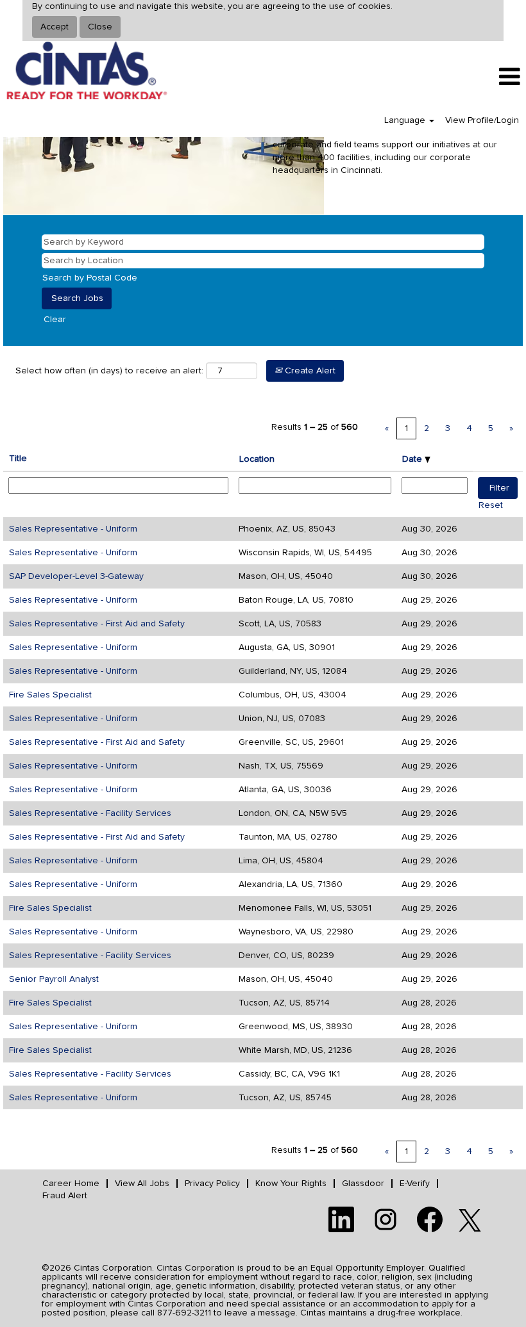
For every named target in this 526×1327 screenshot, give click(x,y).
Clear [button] (55, 319)
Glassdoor (363, 1183)
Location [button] (257, 459)
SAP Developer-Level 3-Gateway (76, 576)
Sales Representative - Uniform (73, 529)
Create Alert (308, 370)
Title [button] (18, 458)
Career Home (70, 1183)
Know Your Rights (291, 1183)
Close (100, 26)
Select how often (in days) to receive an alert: (109, 370)
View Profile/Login (482, 120)
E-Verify (415, 1183)
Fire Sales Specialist (50, 694)
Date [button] (413, 459)
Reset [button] (491, 505)
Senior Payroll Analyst (54, 979)
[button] (438, 76)
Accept (54, 26)
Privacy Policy (212, 1183)
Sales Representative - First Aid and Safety (97, 623)
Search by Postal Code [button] (89, 277)
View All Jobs (142, 1183)
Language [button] (406, 120)
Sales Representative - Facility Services (90, 813)
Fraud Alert (64, 1195)
